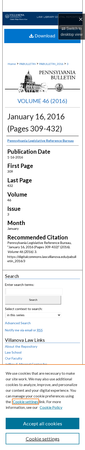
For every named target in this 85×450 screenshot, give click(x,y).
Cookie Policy (51, 407)
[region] (42, 407)
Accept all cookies (42, 423)
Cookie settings (25, 401)
